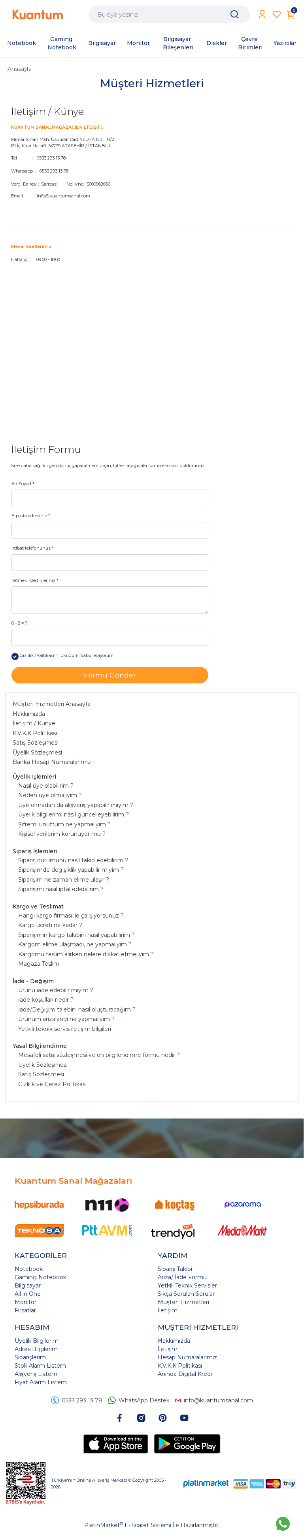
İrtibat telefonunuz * (32, 548)
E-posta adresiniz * (30, 515)
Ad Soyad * (22, 483)
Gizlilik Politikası (37, 655)
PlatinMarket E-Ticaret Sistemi (127, 1525)
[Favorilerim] (277, 14)
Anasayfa (20, 68)
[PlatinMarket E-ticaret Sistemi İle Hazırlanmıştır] (205, 1483)
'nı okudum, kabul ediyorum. (67, 655)
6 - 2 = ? (19, 623)
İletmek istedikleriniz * (35, 580)
